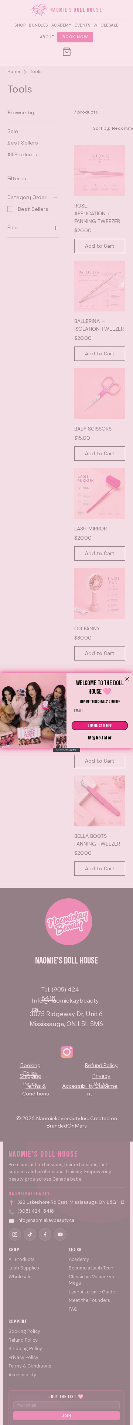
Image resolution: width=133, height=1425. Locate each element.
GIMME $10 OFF (100, 725)
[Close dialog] (127, 679)
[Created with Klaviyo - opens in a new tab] (66, 750)
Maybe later (100, 738)
